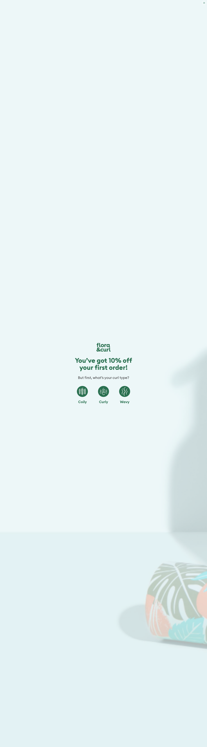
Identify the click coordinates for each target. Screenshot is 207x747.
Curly (103, 402)
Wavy (124, 402)
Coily (82, 402)
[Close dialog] (204, 3)
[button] (82, 391)
